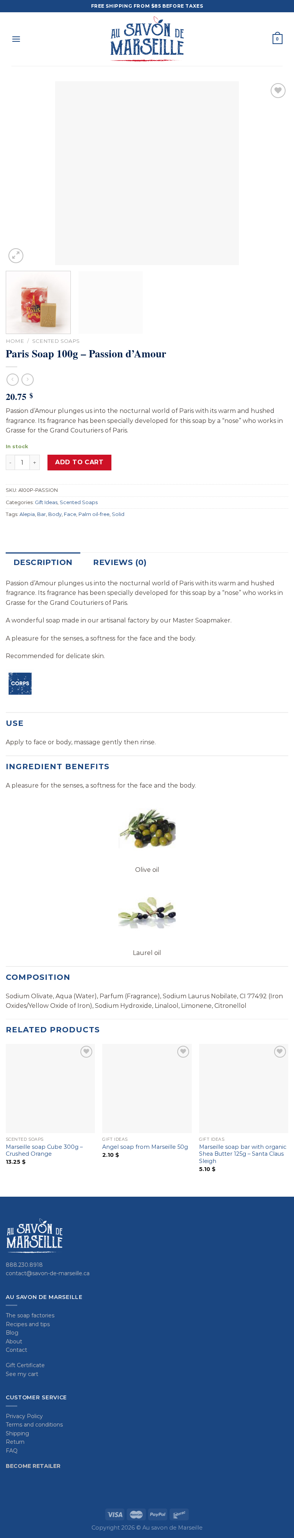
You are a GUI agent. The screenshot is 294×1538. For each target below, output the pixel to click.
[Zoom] (15, 255)
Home (15, 341)
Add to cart (79, 462)
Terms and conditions (34, 1424)
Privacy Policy (24, 1416)
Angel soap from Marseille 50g (145, 1146)
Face (70, 514)
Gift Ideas (46, 502)
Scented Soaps (56, 341)
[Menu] (16, 38)
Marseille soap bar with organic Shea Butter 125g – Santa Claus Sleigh (242, 1154)
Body (55, 514)
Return (15, 1441)
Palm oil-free (93, 514)
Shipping (17, 1433)
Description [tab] (42, 562)
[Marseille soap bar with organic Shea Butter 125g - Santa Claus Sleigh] (243, 1088)
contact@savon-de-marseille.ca (48, 1273)
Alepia (27, 514)
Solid (118, 514)
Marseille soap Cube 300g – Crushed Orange (44, 1150)
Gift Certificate (25, 1365)
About (14, 1341)
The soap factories (30, 1315)
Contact (16, 1349)
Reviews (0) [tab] (120, 562)
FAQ (12, 1450)
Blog (12, 1332)
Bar (41, 514)
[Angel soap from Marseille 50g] (146, 1088)
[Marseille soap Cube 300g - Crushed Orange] (50, 1088)
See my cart (22, 1374)
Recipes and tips (28, 1324)
